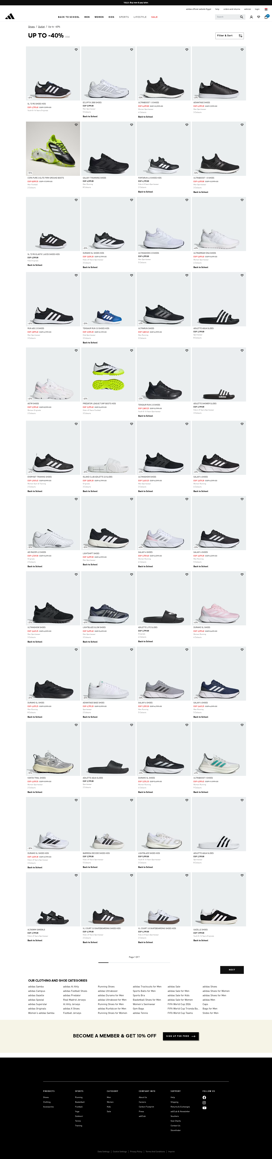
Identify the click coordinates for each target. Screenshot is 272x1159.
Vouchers (175, 1116)
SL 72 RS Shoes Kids (37, 104)
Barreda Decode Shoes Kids (96, 853)
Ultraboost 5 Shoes (203, 778)
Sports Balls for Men (144, 991)
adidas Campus (36, 991)
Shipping (174, 1102)
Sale (109, 1112)
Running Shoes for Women (112, 1013)
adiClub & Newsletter (180, 1112)
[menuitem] (69, 17)
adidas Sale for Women (180, 1000)
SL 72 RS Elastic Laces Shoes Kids (44, 254)
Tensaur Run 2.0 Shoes (149, 405)
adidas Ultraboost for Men (112, 1000)
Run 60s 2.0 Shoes (36, 329)
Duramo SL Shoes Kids (93, 253)
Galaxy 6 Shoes (200, 477)
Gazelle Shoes (200, 930)
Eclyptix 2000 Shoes (92, 103)
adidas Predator (72, 995)
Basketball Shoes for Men (147, 1000)
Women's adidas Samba (41, 1013)
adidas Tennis (140, 1013)
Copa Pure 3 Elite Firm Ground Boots (46, 178)
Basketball (80, 1102)
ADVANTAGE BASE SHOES (93, 703)
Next (232, 970)
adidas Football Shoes (75, 991)
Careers (142, 1102)
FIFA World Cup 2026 (179, 1004)
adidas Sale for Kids (179, 995)
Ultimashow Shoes (147, 477)
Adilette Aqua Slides (203, 329)
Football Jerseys (72, 1013)
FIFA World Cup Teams (180, 1013)
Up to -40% (54, 27)
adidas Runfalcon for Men (112, 1009)
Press (141, 1112)
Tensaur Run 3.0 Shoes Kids (96, 329)
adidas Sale (174, 987)
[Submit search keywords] (241, 17)
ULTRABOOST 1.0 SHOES (148, 103)
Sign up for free (177, 1036)
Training (78, 1126)
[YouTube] (204, 1108)
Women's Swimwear (144, 1004)
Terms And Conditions (155, 1152)
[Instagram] (204, 1103)
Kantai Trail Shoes (37, 778)
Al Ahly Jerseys (71, 1004)
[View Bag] (266, 17)
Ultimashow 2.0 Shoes (148, 253)
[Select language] (266, 9)
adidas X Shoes (71, 1009)
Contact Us (175, 1126)
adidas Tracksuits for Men (147, 987)
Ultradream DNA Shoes (204, 253)
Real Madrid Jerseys (74, 1000)
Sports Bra (139, 995)
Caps (205, 1004)
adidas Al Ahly (71, 987)
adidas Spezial (36, 1000)
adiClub (142, 1116)
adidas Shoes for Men (214, 995)
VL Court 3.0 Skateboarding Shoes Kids (102, 929)
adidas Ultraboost (107, 991)
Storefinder (176, 1130)
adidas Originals (37, 1009)
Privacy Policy (136, 1152)
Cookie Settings (120, 1152)
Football (79, 1107)
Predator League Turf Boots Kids (99, 404)
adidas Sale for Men (178, 991)
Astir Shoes (33, 404)
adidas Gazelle (36, 995)
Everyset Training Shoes (40, 477)
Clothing (47, 1102)
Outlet (41, 27)
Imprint (171, 1152)
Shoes (31, 27)
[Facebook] (204, 1097)
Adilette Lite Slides (147, 627)
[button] (69, 17)
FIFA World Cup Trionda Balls (184, 1009)
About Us (143, 1097)
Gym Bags (138, 1009)
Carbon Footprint (146, 1107)
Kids (109, 1107)
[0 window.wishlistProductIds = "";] (258, 17)
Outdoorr (79, 1116)
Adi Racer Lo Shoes (37, 552)
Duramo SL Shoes (201, 627)
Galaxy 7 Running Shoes (94, 178)
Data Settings (104, 1152)
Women (110, 1102)
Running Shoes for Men (111, 1004)
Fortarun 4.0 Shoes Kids (150, 178)
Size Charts (176, 1121)
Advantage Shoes (201, 103)
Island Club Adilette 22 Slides (97, 477)
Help (173, 1097)
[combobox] (230, 17)
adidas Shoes (210, 987)
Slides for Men (210, 1013)
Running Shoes (106, 987)
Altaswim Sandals (36, 930)
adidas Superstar (37, 1004)
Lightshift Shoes (91, 554)
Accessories (48, 1107)
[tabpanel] (136, 512)
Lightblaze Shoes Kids (149, 853)
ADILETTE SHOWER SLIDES (204, 404)
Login (257, 9)
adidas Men (209, 1000)
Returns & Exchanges (180, 1107)
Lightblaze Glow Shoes (94, 627)
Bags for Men (210, 1009)
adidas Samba (36, 987)
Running (78, 1097)
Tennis (78, 1121)
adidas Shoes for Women (216, 991)
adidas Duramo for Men (111, 995)
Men (109, 1097)
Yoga (77, 1112)
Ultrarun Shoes (146, 329)
